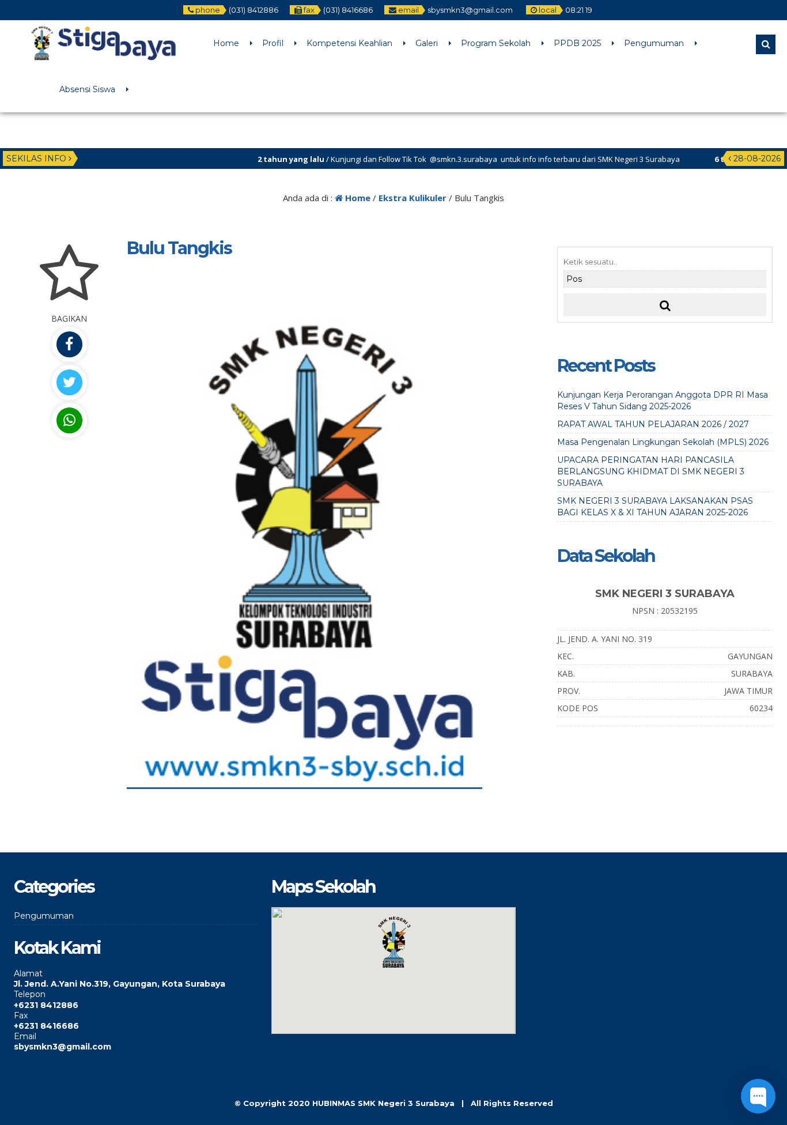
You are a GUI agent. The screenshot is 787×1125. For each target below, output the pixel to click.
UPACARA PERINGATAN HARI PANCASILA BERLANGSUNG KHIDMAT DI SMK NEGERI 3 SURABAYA (650, 471)
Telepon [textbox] (30, 994)
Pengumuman (654, 43)
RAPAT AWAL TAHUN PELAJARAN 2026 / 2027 (653, 424)
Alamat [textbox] (28, 973)
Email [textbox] (25, 1036)
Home (226, 43)
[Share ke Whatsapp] (69, 420)
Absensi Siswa (87, 89)
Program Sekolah (496, 43)
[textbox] (136, 984)
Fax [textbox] (21, 1015)
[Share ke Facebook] (69, 344)
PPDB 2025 (577, 43)
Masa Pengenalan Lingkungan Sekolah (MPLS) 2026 (663, 442)
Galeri (426, 43)
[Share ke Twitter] (69, 382)
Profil (272, 43)
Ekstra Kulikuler (413, 197)
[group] (136, 978)
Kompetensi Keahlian (349, 43)
